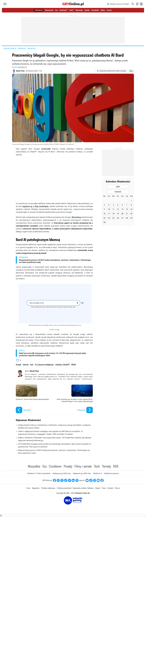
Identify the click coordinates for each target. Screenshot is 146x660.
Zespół (97, 488)
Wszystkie (34, 466)
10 (109, 209)
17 (109, 214)
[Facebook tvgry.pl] (102, 480)
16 (104, 214)
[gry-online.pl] (73, 4)
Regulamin (35, 488)
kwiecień (118, 192)
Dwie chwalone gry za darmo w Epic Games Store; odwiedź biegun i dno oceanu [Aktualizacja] (74, 399)
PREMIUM (38, 10)
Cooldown (55, 466)
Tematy (106, 466)
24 (109, 218)
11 (113, 209)
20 (122, 214)
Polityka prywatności (64, 488)
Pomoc (117, 488)
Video (102, 10)
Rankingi (63, 10)
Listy (71, 10)
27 (122, 218)
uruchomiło (46, 149)
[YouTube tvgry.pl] (87, 480)
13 (122, 209)
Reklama (90, 488)
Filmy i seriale (83, 466)
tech (31, 364)
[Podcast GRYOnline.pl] (69, 480)
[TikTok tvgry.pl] (90, 480)
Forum (109, 10)
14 (127, 209)
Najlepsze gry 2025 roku (82, 473)
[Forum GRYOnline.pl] (77, 480)
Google (18, 364)
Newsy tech (32, 48)
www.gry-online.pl (10, 48)
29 (131, 218)
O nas (28, 488)
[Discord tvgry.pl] (98, 480)
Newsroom (49, 10)
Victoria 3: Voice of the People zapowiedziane (34, 399)
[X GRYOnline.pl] (62, 480)
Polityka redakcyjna (48, 488)
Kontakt (110, 488)
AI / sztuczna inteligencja (44, 364)
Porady (68, 466)
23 (104, 218)
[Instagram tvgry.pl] (94, 480)
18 (113, 214)
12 (118, 209)
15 (131, 209)
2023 (118, 187)
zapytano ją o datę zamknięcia (35, 206)
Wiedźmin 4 (97, 473)
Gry (56, 10)
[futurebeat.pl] (19, 67)
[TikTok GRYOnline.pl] (65, 480)
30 (104, 222)
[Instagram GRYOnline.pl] (58, 480)
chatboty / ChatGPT (62, 364)
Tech (97, 466)
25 (113, 218)
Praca (104, 488)
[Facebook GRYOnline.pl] (54, 480)
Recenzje (79, 10)
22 (131, 214)
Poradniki (95, 10)
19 (118, 214)
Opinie (87, 10)
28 (127, 218)
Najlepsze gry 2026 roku (62, 473)
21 (127, 214)
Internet (26, 364)
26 (118, 218)
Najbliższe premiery (111, 473)
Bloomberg (76, 217)
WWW (73, 364)
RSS (115, 466)
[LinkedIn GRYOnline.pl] (73, 480)
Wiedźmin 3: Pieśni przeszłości (39, 473)
